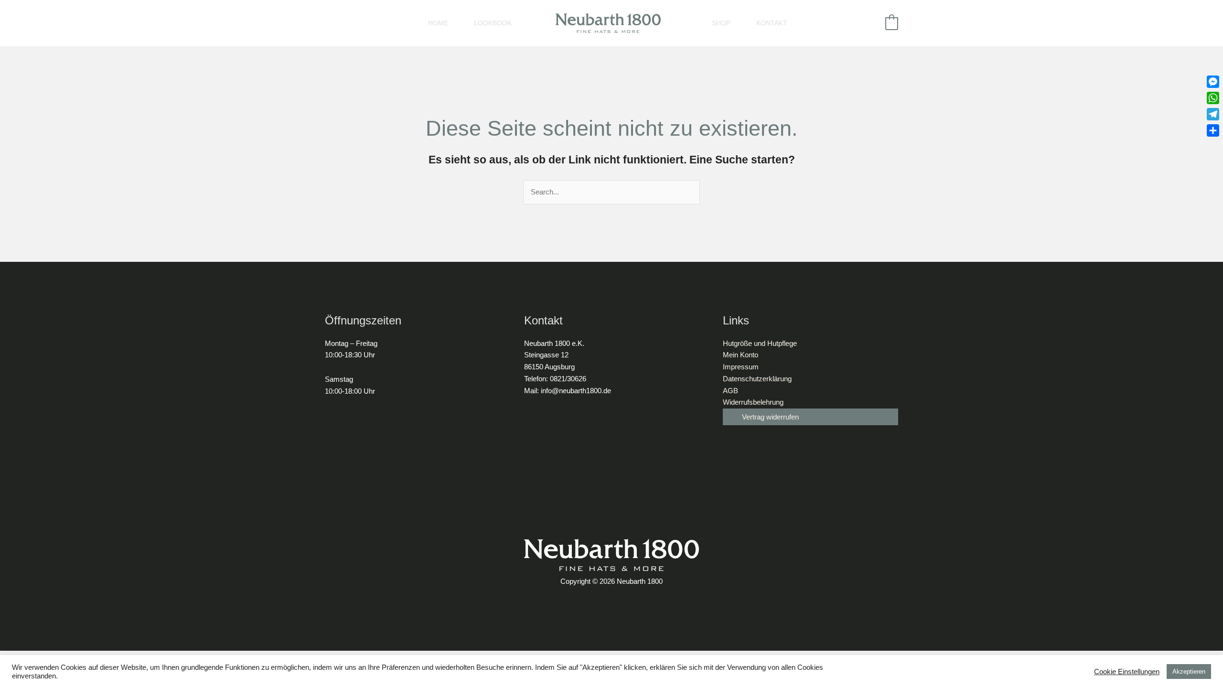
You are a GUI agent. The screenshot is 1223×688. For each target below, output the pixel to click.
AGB (730, 391)
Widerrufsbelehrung (753, 402)
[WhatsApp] (1213, 98)
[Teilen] (1213, 130)
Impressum (741, 367)
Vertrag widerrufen (770, 417)
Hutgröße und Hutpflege (760, 343)
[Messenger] (1213, 82)
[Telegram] (1213, 114)
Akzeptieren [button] (1188, 671)
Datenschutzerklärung (757, 379)
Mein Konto (740, 355)
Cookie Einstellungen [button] (1126, 672)
